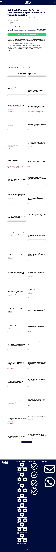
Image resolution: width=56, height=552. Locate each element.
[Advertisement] (27, 59)
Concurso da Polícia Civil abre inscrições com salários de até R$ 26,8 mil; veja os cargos (36, 235)
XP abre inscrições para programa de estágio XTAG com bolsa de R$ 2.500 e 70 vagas (37, 435)
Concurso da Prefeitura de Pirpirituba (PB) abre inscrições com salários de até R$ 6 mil (37, 161)
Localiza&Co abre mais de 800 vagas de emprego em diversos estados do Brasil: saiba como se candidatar (16, 195)
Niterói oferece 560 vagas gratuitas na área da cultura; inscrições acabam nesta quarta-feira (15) (37, 254)
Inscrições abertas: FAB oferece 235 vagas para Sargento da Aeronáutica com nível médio (37, 363)
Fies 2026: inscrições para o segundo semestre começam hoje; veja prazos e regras (36, 291)
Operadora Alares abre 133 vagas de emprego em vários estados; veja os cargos (36, 343)
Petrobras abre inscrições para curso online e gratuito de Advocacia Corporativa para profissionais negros (15, 106)
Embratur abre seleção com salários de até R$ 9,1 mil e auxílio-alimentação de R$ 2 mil (16, 256)
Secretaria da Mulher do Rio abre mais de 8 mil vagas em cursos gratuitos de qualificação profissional (37, 90)
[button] (55, 3)
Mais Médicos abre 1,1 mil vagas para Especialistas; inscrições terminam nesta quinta (37, 274)
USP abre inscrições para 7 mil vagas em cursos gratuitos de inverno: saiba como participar (36, 143)
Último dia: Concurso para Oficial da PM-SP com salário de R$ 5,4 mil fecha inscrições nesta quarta (16, 293)
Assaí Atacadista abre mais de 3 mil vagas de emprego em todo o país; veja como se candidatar (16, 310)
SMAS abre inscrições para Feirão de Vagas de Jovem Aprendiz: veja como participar (36, 198)
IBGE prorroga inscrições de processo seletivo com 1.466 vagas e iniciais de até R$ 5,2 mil (37, 178)
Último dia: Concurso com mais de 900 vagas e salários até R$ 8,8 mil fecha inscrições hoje (15, 363)
